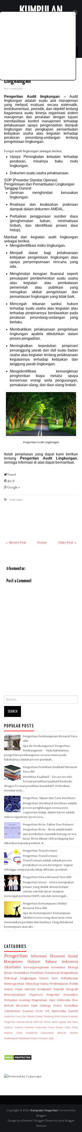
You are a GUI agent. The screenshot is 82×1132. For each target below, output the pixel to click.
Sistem (44, 978)
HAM (57, 1016)
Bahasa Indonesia (61, 962)
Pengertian (16, 956)
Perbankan (10, 1000)
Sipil (51, 1038)
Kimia (44, 983)
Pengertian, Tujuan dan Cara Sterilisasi (49, 798)
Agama (62, 1022)
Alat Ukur (72, 1022)
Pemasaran (52, 972)
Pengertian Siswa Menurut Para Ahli (47, 877)
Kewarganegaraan (36, 967)
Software (38, 1022)
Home (42, 542)
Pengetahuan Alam (43, 1000)
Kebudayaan (69, 978)
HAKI (39, 1011)
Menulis (62, 1033)
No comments (13, 88)
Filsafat (31, 1016)
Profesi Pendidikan (65, 1005)
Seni (54, 978)
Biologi (73, 967)
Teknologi (32, 983)
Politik (73, 983)
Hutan (64, 1016)
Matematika (59, 1011)
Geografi (72, 989)
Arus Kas (21, 1016)
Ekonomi (57, 956)
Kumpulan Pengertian (44, 1110)
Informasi (39, 956)
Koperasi (73, 1016)
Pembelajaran (58, 983)
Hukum (34, 962)
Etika (67, 1027)
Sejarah (59, 989)
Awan (51, 1027)
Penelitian (36, 972)
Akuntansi (12, 967)
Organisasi (35, 994)
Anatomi (29, 1027)
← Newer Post (15, 542)
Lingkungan (16, 499)
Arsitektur (9, 1016)
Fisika (75, 1027)
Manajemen (13, 962)
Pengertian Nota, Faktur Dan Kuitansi (48, 824)
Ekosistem (22, 1005)
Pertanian (43, 1038)
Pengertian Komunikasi (62, 994)
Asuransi (27, 1011)
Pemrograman (14, 983)
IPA (47, 1011)
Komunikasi (47, 1033)
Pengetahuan (69, 972)
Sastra (8, 989)
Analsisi (18, 1027)
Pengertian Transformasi (40, 850)
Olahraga (45, 1005)
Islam (18, 989)
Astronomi (40, 1027)
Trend (47, 1022)
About (54, 1022)
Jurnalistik (32, 1033)
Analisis (8, 1027)
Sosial (73, 956)
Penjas (33, 1038)
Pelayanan (24, 1038)
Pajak (34, 1005)
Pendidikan (21, 972)
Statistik (73, 1011)
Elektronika (63, 1000)
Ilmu (75, 1000)
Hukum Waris (13, 1033)
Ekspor (59, 1027)
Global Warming (45, 1016)
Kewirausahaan (14, 994)
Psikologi (10, 978)
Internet (30, 989)
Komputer (44, 989)
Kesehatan (58, 967)
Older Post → (67, 542)
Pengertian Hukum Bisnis (18, 1022)
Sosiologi (24, 1000)
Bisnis (8, 972)
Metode (9, 1005)
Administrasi (12, 1011)
